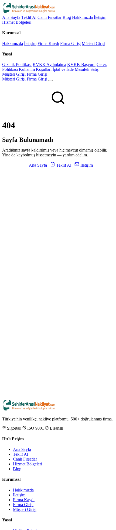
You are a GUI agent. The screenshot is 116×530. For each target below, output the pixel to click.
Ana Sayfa (11, 17)
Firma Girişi (70, 43)
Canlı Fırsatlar (49, 17)
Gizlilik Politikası (17, 64)
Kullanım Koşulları (35, 69)
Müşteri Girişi (93, 43)
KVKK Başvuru (81, 64)
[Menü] (50, 80)
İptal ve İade (63, 69)
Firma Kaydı (48, 43)
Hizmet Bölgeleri (16, 22)
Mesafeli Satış (86, 69)
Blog (67, 17)
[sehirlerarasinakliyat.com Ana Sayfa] (29, 12)
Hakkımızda (82, 17)
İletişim (100, 17)
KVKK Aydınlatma (49, 64)
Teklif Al (28, 17)
